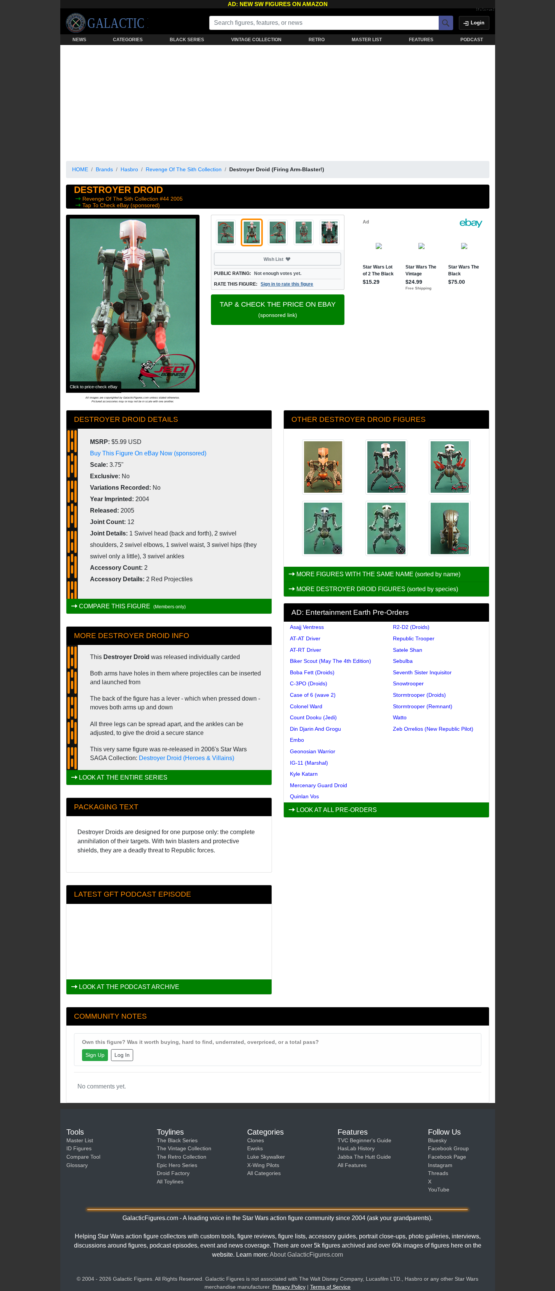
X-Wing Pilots (263, 1165)
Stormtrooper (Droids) (419, 695)
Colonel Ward (306, 706)
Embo (297, 740)
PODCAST (471, 39)
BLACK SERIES (187, 39)
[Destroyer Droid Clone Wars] (323, 467)
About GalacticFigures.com (306, 1254)
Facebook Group (448, 1148)
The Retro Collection (181, 1157)
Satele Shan (407, 650)
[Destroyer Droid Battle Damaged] (386, 528)
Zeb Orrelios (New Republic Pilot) (433, 729)
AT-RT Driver (305, 650)
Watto (400, 717)
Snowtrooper (408, 683)
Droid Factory (173, 1173)
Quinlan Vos (304, 796)
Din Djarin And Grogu (315, 729)
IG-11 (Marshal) (309, 763)
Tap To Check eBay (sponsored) (121, 205)
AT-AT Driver (305, 638)
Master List (79, 1140)
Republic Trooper (413, 638)
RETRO (317, 39)
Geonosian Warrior (312, 751)
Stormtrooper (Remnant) (422, 706)
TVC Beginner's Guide (364, 1140)
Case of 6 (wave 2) (313, 695)
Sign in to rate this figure (287, 284)
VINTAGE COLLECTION (256, 39)
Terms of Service (330, 1287)
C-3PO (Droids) (308, 683)
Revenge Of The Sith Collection (184, 169)
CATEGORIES (128, 39)
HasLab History (356, 1148)
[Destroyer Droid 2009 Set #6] (450, 467)
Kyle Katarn (304, 774)
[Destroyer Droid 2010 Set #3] (386, 467)
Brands (104, 169)
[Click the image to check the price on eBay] (132, 303)
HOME (80, 169)
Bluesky (437, 1140)
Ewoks (255, 1148)
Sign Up (95, 1055)
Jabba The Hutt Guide (364, 1157)
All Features (352, 1165)
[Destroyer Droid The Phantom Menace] (323, 528)
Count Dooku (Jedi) (313, 717)
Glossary (77, 1165)
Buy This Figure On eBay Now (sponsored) (148, 453)
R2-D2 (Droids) (411, 627)
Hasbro (129, 169)
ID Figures (79, 1148)
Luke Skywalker (266, 1157)
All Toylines (170, 1181)
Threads (438, 1173)
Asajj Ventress (307, 627)
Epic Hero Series (177, 1165)
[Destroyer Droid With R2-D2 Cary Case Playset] (450, 528)
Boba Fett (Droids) (312, 672)
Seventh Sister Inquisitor (422, 672)
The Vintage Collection (184, 1148)
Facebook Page (447, 1157)
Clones (255, 1140)
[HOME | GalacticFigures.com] (107, 23)
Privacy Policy (289, 1287)
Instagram (440, 1165)
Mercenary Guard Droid (318, 785)
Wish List (288, 259)
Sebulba (403, 661)
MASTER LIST (367, 39)
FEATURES (421, 39)
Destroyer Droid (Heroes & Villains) (186, 758)
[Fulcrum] (485, 9)
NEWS (79, 39)
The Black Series (177, 1140)
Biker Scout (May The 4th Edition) (330, 661)
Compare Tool (83, 1157)
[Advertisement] (277, 101)
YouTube (438, 1189)
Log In (122, 1055)
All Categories (264, 1173)
